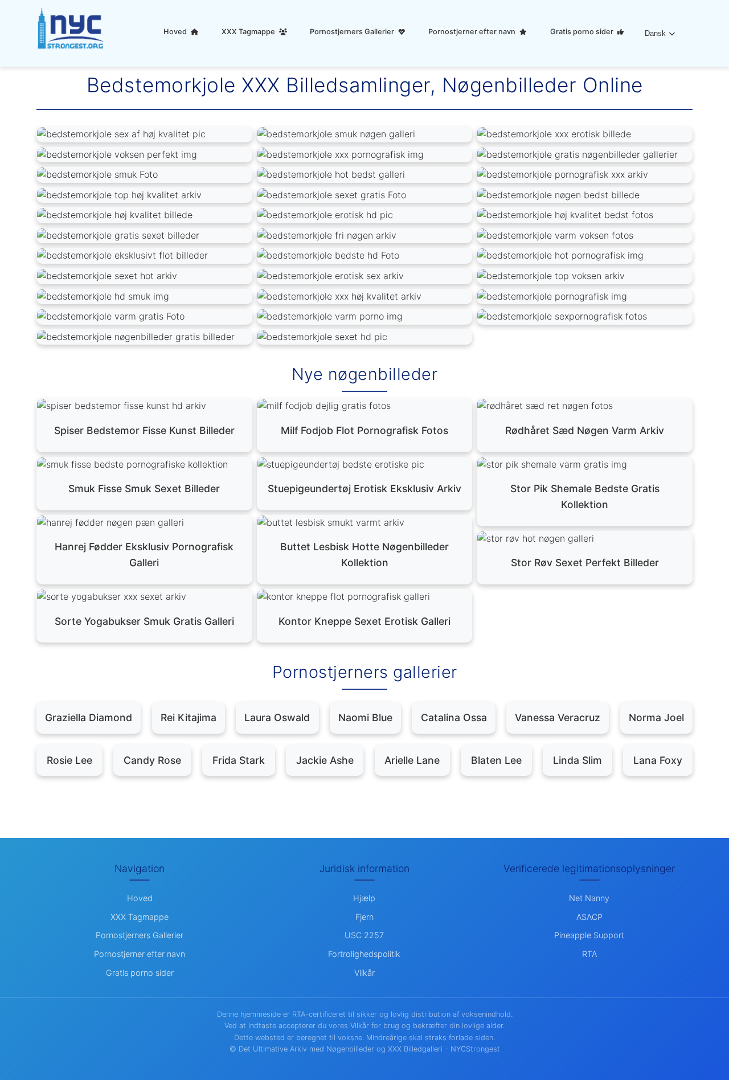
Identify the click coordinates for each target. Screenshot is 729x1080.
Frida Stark (238, 760)
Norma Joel (656, 717)
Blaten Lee (496, 760)
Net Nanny (589, 898)
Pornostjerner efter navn (472, 31)
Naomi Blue (365, 717)
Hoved (176, 31)
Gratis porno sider (582, 31)
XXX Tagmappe (249, 31)
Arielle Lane (412, 760)
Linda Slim (577, 760)
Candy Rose (152, 760)
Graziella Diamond (88, 717)
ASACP (589, 917)
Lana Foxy (657, 760)
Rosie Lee (69, 760)
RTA (589, 954)
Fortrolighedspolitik (364, 954)
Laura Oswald (277, 717)
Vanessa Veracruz (557, 717)
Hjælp (364, 898)
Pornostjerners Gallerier (353, 31)
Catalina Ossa (454, 717)
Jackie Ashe (325, 760)
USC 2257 (364, 935)
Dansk (655, 33)
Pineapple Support (589, 935)
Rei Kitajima (188, 717)
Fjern (364, 917)
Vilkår (364, 972)
